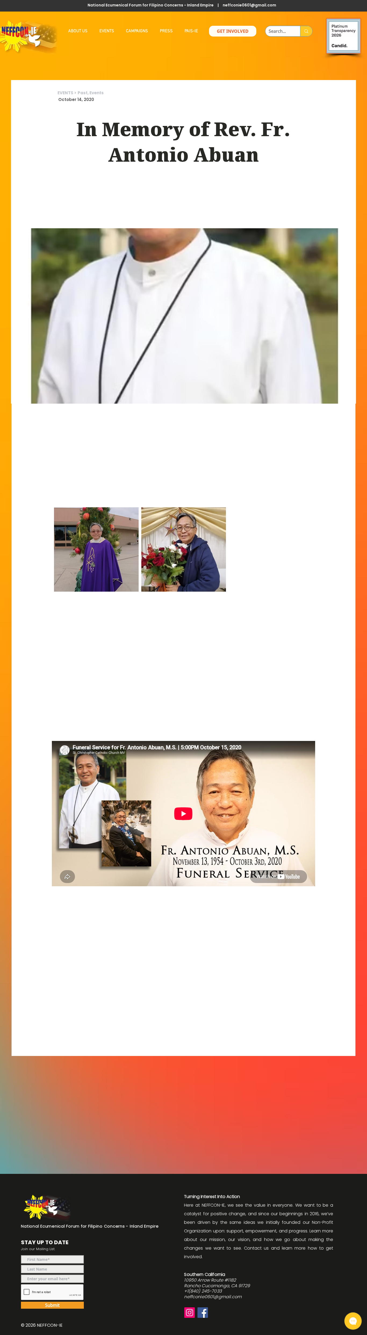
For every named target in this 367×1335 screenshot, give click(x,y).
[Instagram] (189, 1312)
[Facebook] (202, 1312)
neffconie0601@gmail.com (249, 5)
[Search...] (306, 31)
